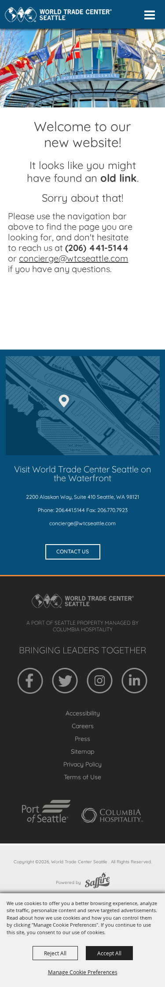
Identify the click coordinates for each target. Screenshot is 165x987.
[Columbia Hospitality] (112, 815)
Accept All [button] (109, 953)
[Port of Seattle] (46, 811)
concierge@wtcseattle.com (82, 523)
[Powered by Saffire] (97, 882)
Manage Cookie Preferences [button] (82, 972)
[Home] (58, 14)
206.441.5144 (70, 510)
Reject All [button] (55, 953)
